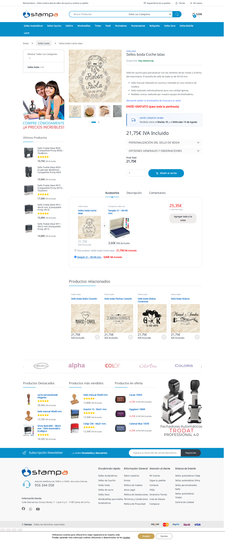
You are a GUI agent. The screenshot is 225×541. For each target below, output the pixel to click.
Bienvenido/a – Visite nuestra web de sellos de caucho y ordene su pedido (55, 3)
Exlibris (69, 25)
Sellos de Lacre (105, 489)
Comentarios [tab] (157, 193)
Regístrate (191, 452)
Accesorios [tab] (112, 193)
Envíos (127, 480)
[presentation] (201, 367)
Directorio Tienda (158, 494)
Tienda (182, 3)
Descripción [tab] (134, 193)
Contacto (154, 485)
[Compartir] (14, 530)
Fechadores (121, 25)
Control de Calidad (184, 502)
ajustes (126, 537)
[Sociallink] (23, 508)
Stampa (28, 524)
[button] (164, 142)
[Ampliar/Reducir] (2, 530)
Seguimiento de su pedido (158, 3)
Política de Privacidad (134, 503)
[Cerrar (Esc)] (20, 530)
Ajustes (164, 536)
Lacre (26, 32)
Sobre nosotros (131, 475)
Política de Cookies (133, 485)
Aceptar (146, 536)
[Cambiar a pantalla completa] (8, 530)
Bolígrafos (155, 25)
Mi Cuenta (155, 475)
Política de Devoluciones (136, 494)
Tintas (98, 25)
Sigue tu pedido (158, 480)
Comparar (155, 503)
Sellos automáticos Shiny (187, 480)
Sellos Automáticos (33, 25)
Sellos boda (43, 43)
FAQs (152, 489)
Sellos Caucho (54, 25)
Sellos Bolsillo (186, 25)
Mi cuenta (197, 3)
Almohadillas (83, 25)
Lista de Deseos (157, 499)
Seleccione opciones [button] (94, 337)
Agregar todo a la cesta (183, 218)
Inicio (25, 43)
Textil (108, 25)
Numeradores (138, 25)
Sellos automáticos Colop (187, 475)
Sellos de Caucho (106, 480)
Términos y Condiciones (136, 499)
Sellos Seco (169, 25)
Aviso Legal (129, 489)
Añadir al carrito (168, 173)
